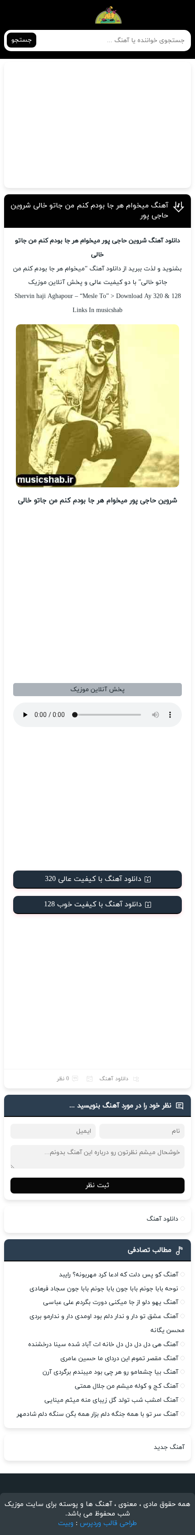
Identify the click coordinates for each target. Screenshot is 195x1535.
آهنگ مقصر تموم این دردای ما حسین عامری (119, 1358)
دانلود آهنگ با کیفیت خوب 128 (93, 904)
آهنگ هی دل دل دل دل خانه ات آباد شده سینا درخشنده (103, 1344)
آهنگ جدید (169, 1447)
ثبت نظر (97, 1185)
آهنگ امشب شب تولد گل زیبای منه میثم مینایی (111, 1400)
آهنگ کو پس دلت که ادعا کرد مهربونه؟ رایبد (118, 1274)
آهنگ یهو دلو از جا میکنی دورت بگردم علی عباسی (110, 1302)
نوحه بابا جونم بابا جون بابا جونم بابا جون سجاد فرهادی (103, 1289)
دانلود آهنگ (113, 1079)
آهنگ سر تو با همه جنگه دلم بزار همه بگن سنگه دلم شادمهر (97, 1414)
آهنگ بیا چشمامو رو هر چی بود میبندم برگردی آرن (110, 1372)
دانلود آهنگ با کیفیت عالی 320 (93, 879)
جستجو (21, 40)
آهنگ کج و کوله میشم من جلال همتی (126, 1386)
